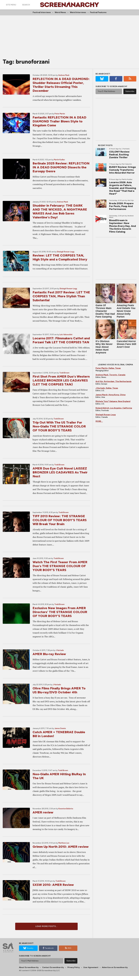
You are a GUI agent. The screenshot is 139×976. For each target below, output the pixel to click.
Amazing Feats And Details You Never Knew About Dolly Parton (126, 311)
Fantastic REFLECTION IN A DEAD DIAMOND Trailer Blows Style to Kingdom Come (59, 121)
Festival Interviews (42, 12)
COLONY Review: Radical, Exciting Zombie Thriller (119, 154)
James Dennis (60, 728)
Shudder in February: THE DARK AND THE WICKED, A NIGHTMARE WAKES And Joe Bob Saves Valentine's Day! (60, 211)
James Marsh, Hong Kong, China (110, 395)
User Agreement (90, 967)
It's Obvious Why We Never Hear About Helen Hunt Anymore (104, 347)
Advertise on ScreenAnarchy (115, 967)
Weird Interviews (78, 12)
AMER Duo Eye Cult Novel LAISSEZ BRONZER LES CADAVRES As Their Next (60, 472)
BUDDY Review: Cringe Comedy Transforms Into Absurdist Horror (122, 170)
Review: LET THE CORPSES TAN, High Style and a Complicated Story (60, 257)
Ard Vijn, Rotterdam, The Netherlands (113, 381)
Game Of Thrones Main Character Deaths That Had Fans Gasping (105, 311)
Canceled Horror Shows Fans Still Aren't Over (126, 344)
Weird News (60, 12)
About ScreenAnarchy (29, 967)
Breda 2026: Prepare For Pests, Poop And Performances (121, 206)
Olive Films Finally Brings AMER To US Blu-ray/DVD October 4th (59, 690)
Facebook (49, 948)
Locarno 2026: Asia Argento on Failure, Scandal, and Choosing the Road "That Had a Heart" (122, 188)
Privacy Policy (73, 967)
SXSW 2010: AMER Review (53, 885)
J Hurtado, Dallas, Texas (107, 388)
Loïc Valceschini (66, 335)
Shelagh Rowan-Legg (65, 252)
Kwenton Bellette (66, 809)
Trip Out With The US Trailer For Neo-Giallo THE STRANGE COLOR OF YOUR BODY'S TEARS (59, 426)
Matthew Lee (63, 843)
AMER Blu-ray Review (49, 654)
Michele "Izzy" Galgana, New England (113, 401)
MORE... (99, 421)
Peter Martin (60, 114)
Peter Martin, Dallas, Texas (108, 368)
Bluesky (30, 948)
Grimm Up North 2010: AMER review (61, 847)
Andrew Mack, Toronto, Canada (110, 375)
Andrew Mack (63, 75)
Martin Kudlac (59, 160)
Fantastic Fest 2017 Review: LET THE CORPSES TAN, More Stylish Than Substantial (61, 296)
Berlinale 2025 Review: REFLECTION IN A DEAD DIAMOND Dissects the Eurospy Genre (61, 167)
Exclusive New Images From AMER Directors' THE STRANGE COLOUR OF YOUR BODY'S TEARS (60, 612)
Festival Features (98, 12)
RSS (69, 948)
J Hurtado (60, 650)
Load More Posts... (46, 926)
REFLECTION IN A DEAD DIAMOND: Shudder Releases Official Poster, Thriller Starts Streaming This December (61, 85)
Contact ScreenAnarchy (53, 967)
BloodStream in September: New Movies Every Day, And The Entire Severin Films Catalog (122, 226)
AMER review (43, 812)
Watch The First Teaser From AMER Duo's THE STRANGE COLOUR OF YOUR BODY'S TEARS (60, 566)
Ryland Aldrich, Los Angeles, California (114, 408)
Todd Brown (64, 373)
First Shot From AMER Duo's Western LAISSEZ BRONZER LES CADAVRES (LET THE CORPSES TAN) (61, 380)
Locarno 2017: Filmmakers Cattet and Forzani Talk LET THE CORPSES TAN (61, 340)
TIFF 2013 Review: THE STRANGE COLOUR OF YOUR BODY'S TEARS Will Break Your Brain (60, 520)
